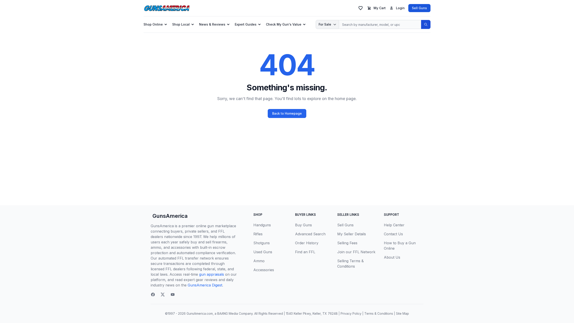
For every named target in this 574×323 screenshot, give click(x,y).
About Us (392, 257)
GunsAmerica (170, 216)
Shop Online (153, 24)
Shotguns (261, 243)
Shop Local (181, 24)
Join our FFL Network (356, 252)
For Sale (325, 24)
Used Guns (262, 252)
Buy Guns (303, 225)
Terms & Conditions (378, 313)
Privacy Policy (351, 313)
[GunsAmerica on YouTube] (172, 294)
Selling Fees (347, 243)
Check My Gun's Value (283, 24)
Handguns (262, 225)
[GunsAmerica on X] (163, 294)
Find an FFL (305, 252)
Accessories (263, 270)
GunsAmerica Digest (205, 285)
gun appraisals (211, 274)
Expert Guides (246, 24)
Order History (306, 243)
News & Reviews (212, 24)
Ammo (259, 261)
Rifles (258, 234)
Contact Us (393, 234)
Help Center (394, 225)
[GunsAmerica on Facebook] (153, 294)
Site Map (402, 313)
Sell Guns (419, 8)
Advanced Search (310, 234)
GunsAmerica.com (200, 313)
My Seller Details (351, 234)
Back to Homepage (287, 113)
